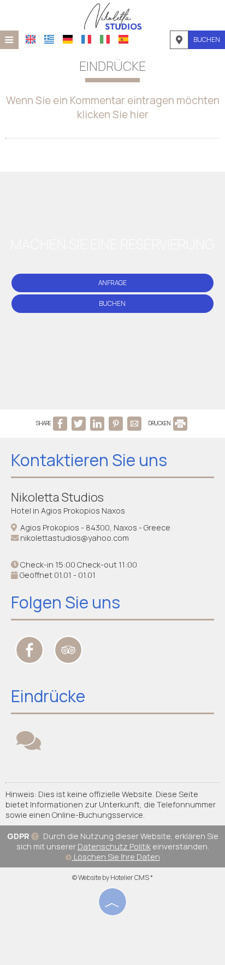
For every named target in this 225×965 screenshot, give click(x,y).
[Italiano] (104, 39)
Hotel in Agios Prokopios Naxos (68, 510)
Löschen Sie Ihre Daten (116, 857)
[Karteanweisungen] (179, 40)
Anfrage (112, 282)
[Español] (123, 39)
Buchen (206, 39)
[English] (30, 39)
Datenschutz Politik (114, 846)
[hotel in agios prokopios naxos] (112, 15)
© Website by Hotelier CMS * (112, 877)
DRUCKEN (160, 423)
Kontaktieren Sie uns (89, 460)
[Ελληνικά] (49, 39)
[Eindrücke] (28, 745)
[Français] (86, 39)
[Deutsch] (67, 39)
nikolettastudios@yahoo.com (74, 538)
